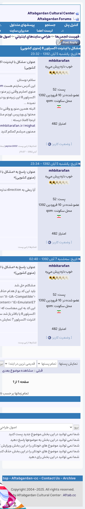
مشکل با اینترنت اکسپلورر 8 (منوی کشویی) (50, 48)
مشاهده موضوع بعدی (17, 370)
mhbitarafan (59, 61)
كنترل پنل (71, 25)
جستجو (50, 25)
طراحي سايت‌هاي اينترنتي (33, 37)
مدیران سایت (19, 31)
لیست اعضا (45, 31)
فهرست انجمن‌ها (67, 37)
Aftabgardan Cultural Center (51, 13)
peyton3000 (11, 146)
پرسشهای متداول (22, 25)
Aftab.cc (69, 495)
